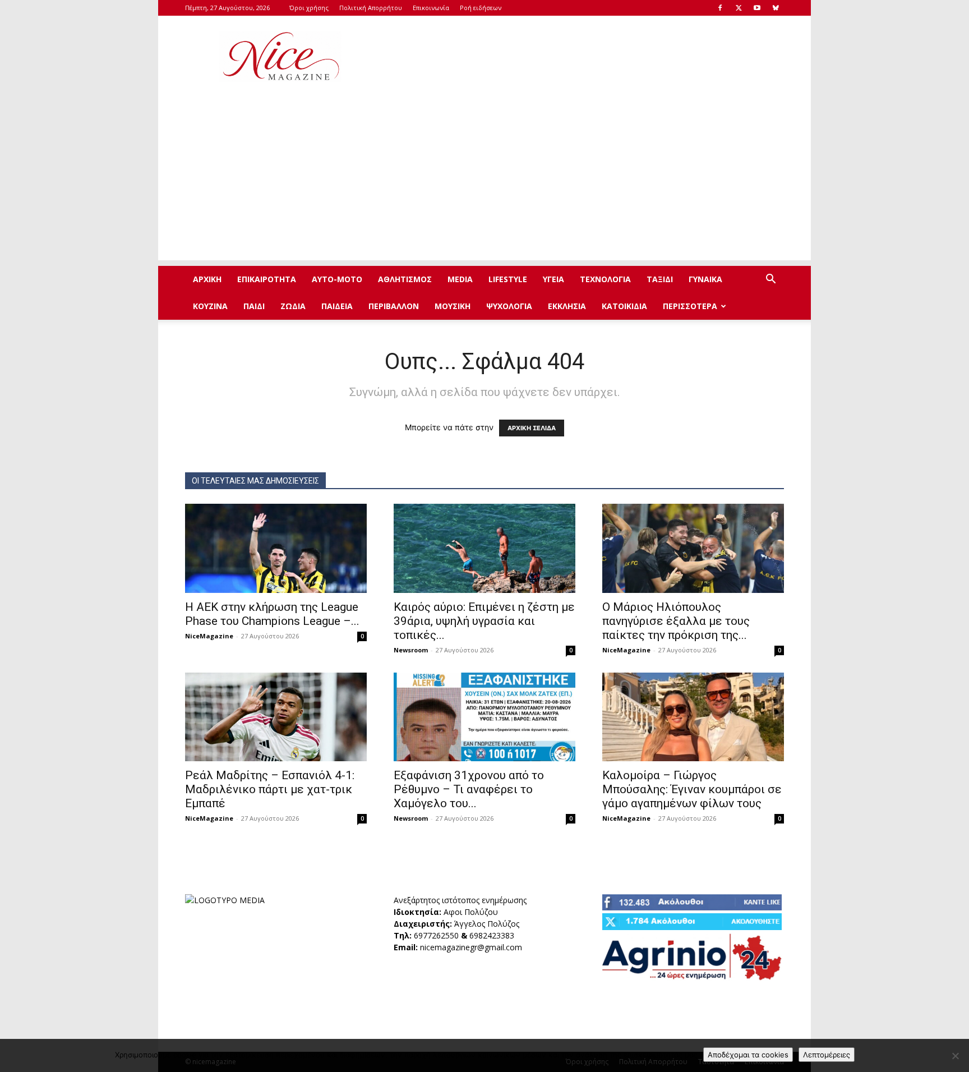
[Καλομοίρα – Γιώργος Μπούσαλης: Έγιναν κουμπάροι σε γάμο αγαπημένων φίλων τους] (693, 717)
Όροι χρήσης (309, 7)
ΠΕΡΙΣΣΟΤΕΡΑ (690, 306)
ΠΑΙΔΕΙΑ (337, 306)
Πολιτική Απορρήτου (370, 7)
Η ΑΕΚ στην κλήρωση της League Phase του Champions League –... (272, 614)
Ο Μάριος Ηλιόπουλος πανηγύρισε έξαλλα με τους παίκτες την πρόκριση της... (676, 621)
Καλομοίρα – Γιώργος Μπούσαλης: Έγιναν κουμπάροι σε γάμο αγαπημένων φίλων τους (692, 789)
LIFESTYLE (507, 279)
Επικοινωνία (431, 7)
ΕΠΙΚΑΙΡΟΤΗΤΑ (266, 279)
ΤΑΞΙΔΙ (660, 279)
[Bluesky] (775, 8)
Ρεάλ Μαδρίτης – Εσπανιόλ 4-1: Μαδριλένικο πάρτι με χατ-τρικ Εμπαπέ (269, 789)
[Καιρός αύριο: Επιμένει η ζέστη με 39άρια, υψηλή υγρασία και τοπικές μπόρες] (484, 548)
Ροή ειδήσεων (480, 7)
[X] (738, 8)
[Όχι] (955, 1055)
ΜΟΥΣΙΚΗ (452, 306)
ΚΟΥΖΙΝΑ (210, 306)
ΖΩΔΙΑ (293, 306)
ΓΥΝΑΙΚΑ (705, 279)
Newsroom (411, 650)
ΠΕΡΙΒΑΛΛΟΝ (393, 306)
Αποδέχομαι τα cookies (748, 1054)
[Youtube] (757, 8)
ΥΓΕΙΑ (553, 279)
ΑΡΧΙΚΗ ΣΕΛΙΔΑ (531, 428)
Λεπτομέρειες (826, 1054)
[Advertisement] (580, 56)
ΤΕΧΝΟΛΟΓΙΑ (605, 279)
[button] (770, 280)
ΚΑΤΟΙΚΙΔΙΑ (624, 306)
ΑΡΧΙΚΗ (207, 279)
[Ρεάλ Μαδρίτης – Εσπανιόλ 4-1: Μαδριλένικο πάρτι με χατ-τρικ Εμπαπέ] (276, 717)
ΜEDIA (460, 279)
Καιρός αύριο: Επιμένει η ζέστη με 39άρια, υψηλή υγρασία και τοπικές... (484, 621)
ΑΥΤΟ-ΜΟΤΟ (337, 279)
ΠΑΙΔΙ (254, 306)
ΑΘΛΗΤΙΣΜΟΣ (405, 279)
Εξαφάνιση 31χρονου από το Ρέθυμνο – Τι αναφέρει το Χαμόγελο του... (469, 789)
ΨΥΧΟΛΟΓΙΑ (509, 306)
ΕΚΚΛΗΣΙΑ (567, 306)
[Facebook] (720, 8)
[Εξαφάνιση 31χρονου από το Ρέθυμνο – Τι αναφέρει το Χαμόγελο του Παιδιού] (484, 717)
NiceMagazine (209, 636)
